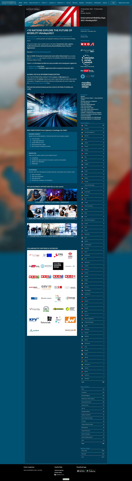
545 (103, 125)
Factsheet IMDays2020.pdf (88, 104)
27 (103, 434)
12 (103, 191)
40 (103, 427)
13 (103, 188)
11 (103, 202)
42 (103, 424)
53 (103, 418)
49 (103, 421)
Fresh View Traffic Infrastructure (89, 109)
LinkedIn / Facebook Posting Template (91, 112)
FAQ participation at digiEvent (89, 101)
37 (103, 430)
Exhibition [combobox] (60, 2)
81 (103, 408)
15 (103, 174)
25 (103, 135)
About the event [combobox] (33, 2)
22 (103, 149)
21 (103, 157)
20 (103, 437)
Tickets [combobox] (44, 2)
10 (103, 216)
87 (103, 405)
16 (103, 171)
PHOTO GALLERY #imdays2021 (42, 52)
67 (103, 128)
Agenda (83, 96)
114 (103, 398)
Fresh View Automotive (87, 111)
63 (103, 132)
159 (103, 392)
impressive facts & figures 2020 (38, 83)
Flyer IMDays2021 (85, 103)
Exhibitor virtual (34, 68)
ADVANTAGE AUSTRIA (55, 37)
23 (103, 142)
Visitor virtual (33, 66)
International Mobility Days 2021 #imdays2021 (9, 2)
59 (103, 411)
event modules (35, 58)
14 (103, 178)
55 (103, 414)
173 (103, 389)
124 (103, 395)
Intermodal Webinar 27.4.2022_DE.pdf (91, 119)
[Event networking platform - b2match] (66, 479)
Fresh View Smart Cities (87, 107)
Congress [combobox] (51, 2)
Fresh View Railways (86, 106)
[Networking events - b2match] (59, 474)
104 (103, 402)
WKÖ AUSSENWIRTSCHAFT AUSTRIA (37, 37)
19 (103, 167)
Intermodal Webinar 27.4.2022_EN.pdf (91, 117)
